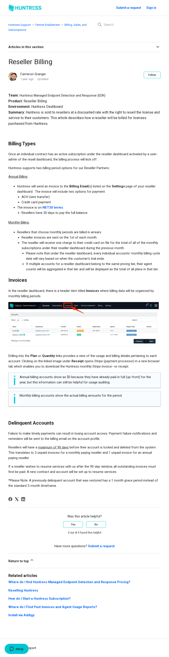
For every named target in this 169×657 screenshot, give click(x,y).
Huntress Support (19, 24)
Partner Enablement (47, 24)
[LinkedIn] (23, 499)
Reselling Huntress (23, 590)
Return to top (19, 561)
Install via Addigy (21, 615)
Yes (73, 524)
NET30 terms (52, 207)
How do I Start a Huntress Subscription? (39, 599)
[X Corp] (17, 499)
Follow (152, 75)
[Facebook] (10, 499)
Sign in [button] (151, 7)
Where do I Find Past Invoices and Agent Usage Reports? (52, 607)
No (96, 524)
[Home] (24, 8)
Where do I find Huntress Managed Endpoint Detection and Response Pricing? (69, 582)
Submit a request (128, 7)
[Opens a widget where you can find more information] (16, 649)
